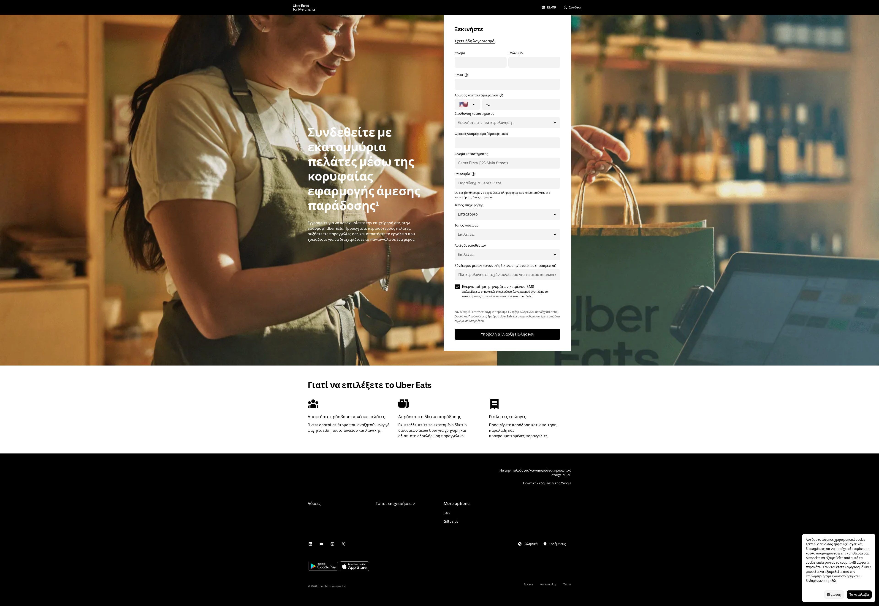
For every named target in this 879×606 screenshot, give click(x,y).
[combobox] (457, 123)
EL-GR (551, 7)
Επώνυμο (515, 53)
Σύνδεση (575, 7)
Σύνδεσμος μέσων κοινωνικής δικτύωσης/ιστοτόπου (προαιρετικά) (505, 266)
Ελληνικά (531, 544)
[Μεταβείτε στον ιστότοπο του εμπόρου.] (304, 7)
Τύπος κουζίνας (466, 225)
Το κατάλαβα (859, 594)
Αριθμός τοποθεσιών (470, 245)
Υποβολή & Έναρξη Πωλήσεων (507, 334)
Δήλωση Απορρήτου (471, 321)
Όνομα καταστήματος (471, 154)
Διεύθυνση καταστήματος (474, 113)
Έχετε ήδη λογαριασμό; (475, 41)
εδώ (833, 581)
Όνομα (460, 53)
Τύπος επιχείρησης (469, 205)
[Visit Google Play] (323, 566)
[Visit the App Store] (354, 566)
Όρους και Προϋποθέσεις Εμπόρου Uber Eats (484, 316)
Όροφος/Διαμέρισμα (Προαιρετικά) (481, 134)
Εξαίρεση (834, 594)
